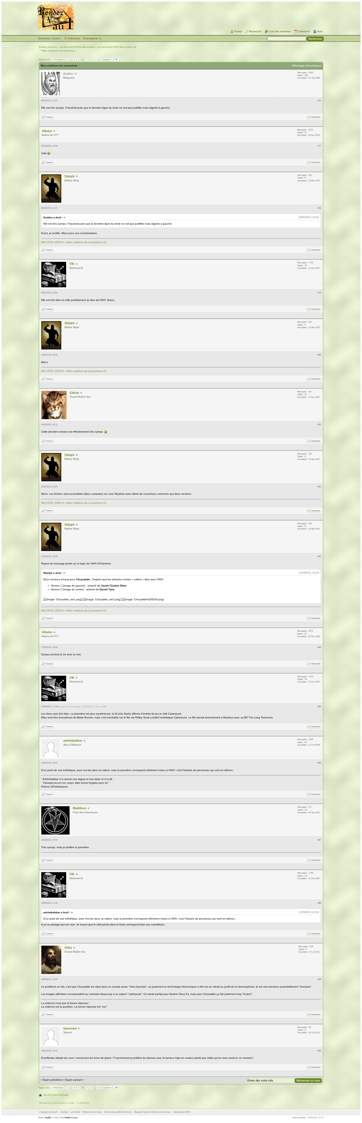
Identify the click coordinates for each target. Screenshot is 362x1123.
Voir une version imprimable (55, 1095)
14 (99, 59)
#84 (319, 647)
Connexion (74, 38)
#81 (319, 424)
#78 (319, 208)
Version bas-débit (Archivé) (118, 1112)
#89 (319, 979)
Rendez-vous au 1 (48, 47)
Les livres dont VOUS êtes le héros (77, 47)
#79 (319, 292)
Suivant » (107, 59)
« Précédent (58, 59)
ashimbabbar (72, 740)
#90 (319, 1051)
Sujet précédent (53, 1079)
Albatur (47, 131)
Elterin (74, 392)
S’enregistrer (90, 38)
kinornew (70, 1028)
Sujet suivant (73, 1079)
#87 (319, 840)
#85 (319, 706)
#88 (319, 903)
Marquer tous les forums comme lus (152, 1112)
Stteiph (69, 176)
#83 (319, 556)
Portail (238, 31)
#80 (319, 355)
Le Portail (75, 1112)
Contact (64, 1112)
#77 (319, 146)
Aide (319, 31)
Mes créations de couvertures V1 (86, 242)
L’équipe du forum (48, 1112)
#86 (319, 763)
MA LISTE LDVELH (52, 242)
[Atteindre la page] (116, 59)
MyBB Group (71, 1117)
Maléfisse (79, 808)
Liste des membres (279, 31)
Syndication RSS (181, 1112)
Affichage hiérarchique (306, 65)
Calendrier (304, 31)
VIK (71, 263)
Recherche (255, 31)
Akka (68, 947)
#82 (319, 486)
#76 (319, 100)
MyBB (48, 1117)
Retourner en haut (92, 1112)
